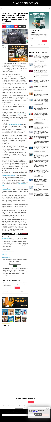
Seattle (14, 273)
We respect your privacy (19, 408)
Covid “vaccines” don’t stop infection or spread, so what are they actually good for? (40, 65)
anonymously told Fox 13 (18, 114)
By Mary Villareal (41, 197)
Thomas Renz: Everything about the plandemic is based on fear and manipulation (41, 81)
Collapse (4, 270)
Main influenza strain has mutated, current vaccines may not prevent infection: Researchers (41, 94)
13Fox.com (4, 254)
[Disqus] (15, 344)
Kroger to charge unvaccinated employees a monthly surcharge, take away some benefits (41, 114)
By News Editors (41, 77)
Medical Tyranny (14, 271)
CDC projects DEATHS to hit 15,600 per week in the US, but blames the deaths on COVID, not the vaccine (41, 149)
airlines (11, 268)
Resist (10, 273)
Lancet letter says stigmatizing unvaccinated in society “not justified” (40, 88)
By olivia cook (40, 190)
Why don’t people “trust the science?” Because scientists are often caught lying (41, 132)
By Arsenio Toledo (41, 110)
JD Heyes (11, 23)
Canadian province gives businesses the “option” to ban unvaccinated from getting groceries (41, 121)
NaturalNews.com (6, 257)
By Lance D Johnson (41, 151)
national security (23, 271)
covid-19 (16, 270)
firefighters (21, 270)
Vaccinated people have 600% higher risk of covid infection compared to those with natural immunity (40, 181)
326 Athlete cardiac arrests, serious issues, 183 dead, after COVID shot (41, 127)
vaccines (16, 275)
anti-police (16, 268)
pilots (3, 273)
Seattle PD (18, 273)
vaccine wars (10, 275)
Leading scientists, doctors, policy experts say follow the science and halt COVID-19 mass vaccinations (41, 188)
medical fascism (6, 271)
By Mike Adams (41, 61)
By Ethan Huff (41, 67)
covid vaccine (10, 270)
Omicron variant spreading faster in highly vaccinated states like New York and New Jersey (41, 108)
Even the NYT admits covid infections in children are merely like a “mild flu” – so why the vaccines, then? (41, 156)
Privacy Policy (36, 411)
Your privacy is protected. (7, 291)
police (6, 273)
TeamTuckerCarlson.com (8, 251)
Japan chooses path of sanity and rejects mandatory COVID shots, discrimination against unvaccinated (41, 194)
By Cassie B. (40, 117)
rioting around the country (15, 124)
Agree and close (38, 414)
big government (23, 268)
